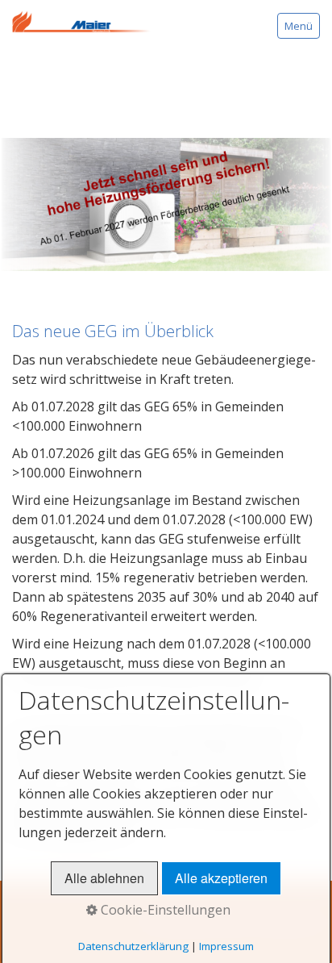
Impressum (226, 946)
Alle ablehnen (104, 878)
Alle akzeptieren (221, 878)
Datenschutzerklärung (133, 946)
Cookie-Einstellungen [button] (164, 910)
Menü (298, 26)
